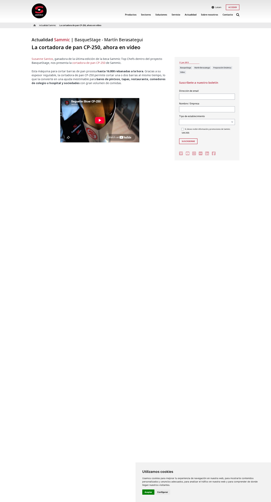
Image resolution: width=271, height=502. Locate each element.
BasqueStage (88, 40)
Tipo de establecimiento (192, 116)
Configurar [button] (162, 492)
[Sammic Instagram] (194, 153)
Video (182, 72)
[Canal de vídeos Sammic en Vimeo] (181, 153)
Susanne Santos (42, 59)
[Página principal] (39, 10)
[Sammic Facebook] (214, 153)
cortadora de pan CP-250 (88, 63)
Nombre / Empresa (189, 103)
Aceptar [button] (148, 492)
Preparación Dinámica (222, 67)
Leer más (185, 132)
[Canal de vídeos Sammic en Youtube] (187, 153)
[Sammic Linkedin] (207, 153)
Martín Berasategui (123, 40)
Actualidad (51, 40)
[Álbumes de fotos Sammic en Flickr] (200, 153)
